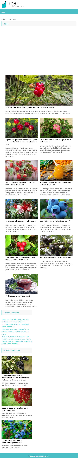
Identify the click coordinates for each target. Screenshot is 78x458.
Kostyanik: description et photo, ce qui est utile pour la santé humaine (30, 107)
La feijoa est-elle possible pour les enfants (20, 221)
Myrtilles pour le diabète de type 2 (17, 296)
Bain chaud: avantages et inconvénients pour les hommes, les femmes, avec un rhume (15, 331)
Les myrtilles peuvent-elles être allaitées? (55, 221)
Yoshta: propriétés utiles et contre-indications (56, 257)
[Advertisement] (39, 43)
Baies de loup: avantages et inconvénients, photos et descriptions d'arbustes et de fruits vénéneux (16, 378)
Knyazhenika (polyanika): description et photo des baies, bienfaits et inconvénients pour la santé (21, 142)
